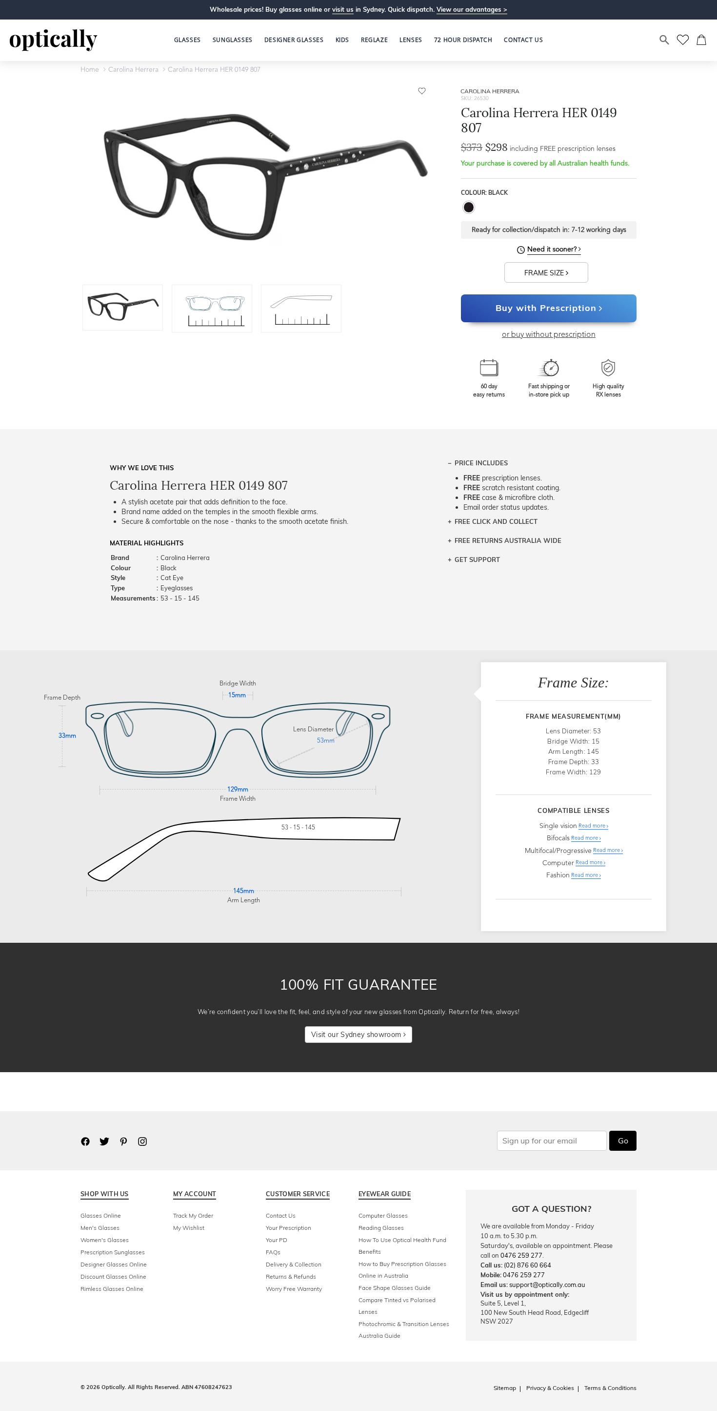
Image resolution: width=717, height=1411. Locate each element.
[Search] (665, 40)
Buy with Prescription (546, 307)
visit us (343, 9)
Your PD (276, 1240)
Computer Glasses (383, 1215)
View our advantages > (472, 9)
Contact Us (281, 1215)
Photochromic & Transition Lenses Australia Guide (403, 1329)
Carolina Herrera (133, 69)
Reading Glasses (381, 1227)
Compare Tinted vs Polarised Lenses (397, 1305)
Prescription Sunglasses (112, 1252)
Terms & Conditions (610, 1387)
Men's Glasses (100, 1227)
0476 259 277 (521, 1255)
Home (89, 69)
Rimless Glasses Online (111, 1288)
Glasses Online (100, 1215)
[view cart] (702, 40)
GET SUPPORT (477, 559)
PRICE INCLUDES (481, 463)
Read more (592, 826)
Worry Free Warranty (294, 1288)
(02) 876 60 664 (527, 1265)
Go (623, 1140)
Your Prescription (288, 1227)
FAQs (273, 1252)
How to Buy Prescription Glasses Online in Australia (402, 1269)
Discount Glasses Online (113, 1276)
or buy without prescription (549, 335)
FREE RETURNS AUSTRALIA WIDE (508, 540)
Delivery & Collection (293, 1264)
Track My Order (193, 1215)
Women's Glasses (104, 1240)
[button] (342, 40)
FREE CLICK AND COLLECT (496, 521)
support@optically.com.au (547, 1284)
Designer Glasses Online (113, 1264)
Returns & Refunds (291, 1276)
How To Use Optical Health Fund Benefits (402, 1245)
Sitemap (505, 1387)
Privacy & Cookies (550, 1387)
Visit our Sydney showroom (357, 1034)
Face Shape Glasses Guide (394, 1287)
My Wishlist (188, 1227)
